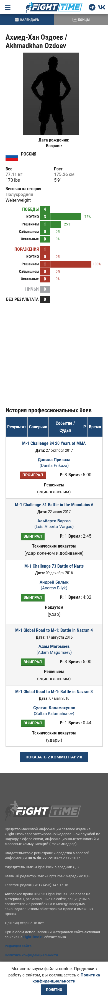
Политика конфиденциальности (31, 955)
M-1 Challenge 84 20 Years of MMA (54, 443)
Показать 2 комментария (53, 757)
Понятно (54, 989)
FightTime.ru (33, 937)
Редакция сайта (18, 946)
